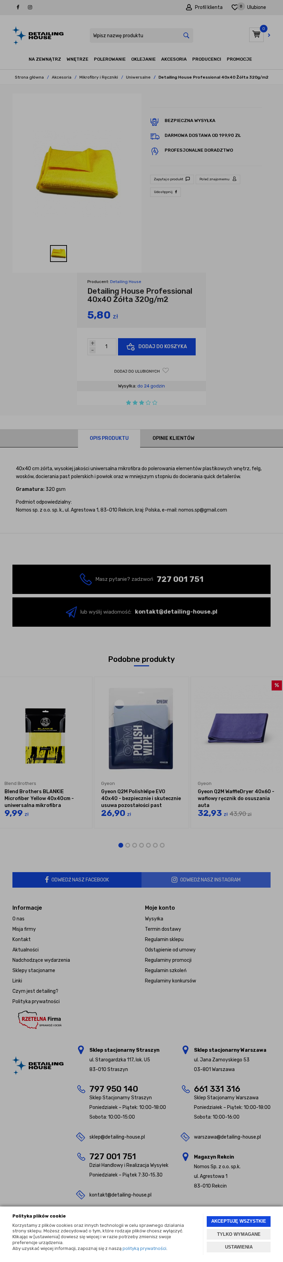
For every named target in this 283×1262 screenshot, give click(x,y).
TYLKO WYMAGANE (239, 1234)
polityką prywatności (144, 1248)
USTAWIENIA (239, 1247)
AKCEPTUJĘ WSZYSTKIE (238, 1221)
